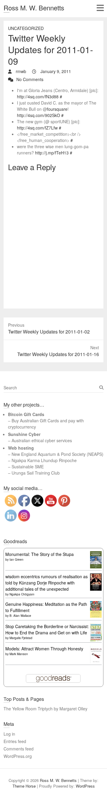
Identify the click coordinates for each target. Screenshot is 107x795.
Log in (9, 734)
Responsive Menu (100, 8)
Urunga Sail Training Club (36, 473)
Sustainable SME (28, 467)
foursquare (57, 109)
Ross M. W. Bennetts (34, 7)
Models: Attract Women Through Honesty (44, 649)
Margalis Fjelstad (21, 638)
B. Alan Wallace (20, 616)
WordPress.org (18, 756)
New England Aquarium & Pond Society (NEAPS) (57, 454)
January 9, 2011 (55, 71)
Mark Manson (19, 654)
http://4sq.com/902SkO (38, 115)
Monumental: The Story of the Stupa (39, 554)
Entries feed (15, 741)
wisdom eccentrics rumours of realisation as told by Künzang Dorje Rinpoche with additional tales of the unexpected (46, 582)
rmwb (20, 71)
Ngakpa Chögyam (22, 594)
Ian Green (16, 559)
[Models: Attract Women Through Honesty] (96, 649)
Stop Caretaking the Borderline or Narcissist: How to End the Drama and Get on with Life (47, 629)
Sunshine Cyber (24, 434)
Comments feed (19, 749)
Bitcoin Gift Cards (26, 414)
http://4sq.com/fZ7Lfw (37, 128)
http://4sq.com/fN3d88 (38, 96)
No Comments (29, 79)
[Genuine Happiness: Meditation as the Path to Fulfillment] (96, 604)
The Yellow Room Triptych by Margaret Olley (45, 709)
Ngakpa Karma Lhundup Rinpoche (44, 460)
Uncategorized (26, 28)
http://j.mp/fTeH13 (52, 153)
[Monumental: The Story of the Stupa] (96, 554)
